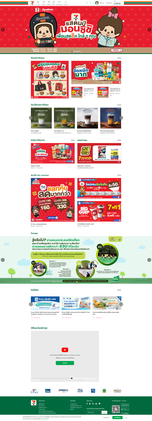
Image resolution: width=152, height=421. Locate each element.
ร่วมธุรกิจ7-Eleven (43, 408)
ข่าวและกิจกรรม (42, 409)
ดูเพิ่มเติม (119, 58)
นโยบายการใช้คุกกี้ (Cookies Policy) (46, 411)
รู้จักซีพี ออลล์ (41, 404)
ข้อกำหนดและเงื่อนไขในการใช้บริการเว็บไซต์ (47, 413)
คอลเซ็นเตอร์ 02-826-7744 (75, 406)
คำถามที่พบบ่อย (73, 404)
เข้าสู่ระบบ (102, 3)
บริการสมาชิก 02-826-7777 (76, 408)
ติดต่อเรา (72, 409)
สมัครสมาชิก (109, 3)
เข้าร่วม (104, 412)
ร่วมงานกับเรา (41, 406)
